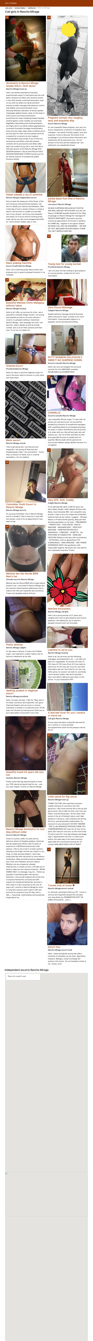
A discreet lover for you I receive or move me (66, 714)
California (31, 8)
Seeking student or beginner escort (22, 692)
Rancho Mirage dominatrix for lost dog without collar (25, 830)
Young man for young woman (64, 264)
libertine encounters (59, 608)
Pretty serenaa (14, 644)
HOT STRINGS (11, 3)
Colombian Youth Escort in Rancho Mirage (21, 506)
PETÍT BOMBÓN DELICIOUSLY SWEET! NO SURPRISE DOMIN (65, 359)
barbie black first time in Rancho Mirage (66, 200)
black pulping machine (18, 262)
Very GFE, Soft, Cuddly (61, 500)
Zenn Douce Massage (60, 307)
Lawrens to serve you (60, 649)
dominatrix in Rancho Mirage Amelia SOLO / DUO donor (22, 84)
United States (20, 8)
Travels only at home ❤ (61, 885)
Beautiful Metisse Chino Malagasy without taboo (25, 304)
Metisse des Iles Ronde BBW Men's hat (22, 575)
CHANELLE (54, 412)
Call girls (8, 8)
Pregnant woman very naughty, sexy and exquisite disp (65, 119)
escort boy (54, 946)
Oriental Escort (14, 365)
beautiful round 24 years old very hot (25, 773)
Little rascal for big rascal (62, 796)
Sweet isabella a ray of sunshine (24, 194)
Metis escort (13, 440)
